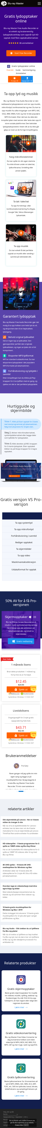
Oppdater (18, 1117)
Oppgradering (8, 1117)
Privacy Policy (19, 1125)
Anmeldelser (21, 73)
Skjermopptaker (16, 617)
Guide (18, 70)
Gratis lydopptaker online (23, 66)
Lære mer (19, 1007)
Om (25, 1117)
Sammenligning (29, 70)
